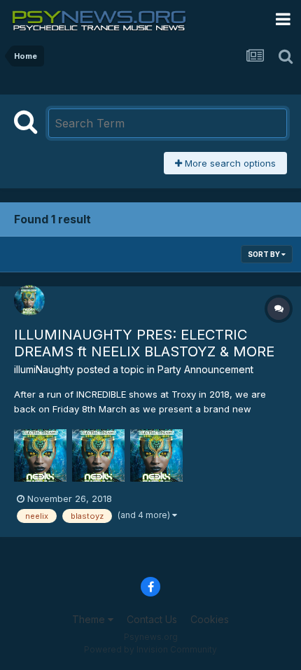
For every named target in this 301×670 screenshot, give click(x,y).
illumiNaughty (44, 369)
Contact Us (152, 619)
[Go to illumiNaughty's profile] (29, 300)
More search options (229, 163)
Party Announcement (205, 369)
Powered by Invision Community (150, 649)
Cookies (209, 619)
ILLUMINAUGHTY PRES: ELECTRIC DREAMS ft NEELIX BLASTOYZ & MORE (144, 343)
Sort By (264, 254)
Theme (90, 619)
